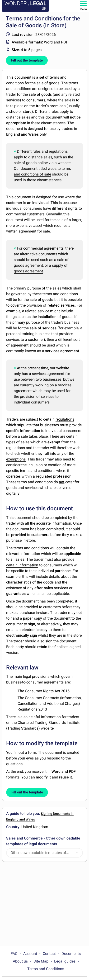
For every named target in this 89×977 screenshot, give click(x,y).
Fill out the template (27, 60)
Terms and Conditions (45, 969)
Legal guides (64, 961)
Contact (49, 953)
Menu (83, 9)
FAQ (14, 953)
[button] (77, 853)
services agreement (48, 373)
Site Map (40, 961)
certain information (22, 565)
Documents (71, 953)
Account (30, 953)
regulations (65, 419)
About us (20, 961)
